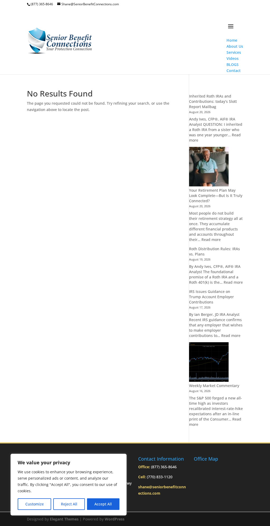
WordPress (114, 519)
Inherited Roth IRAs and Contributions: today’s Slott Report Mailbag (213, 101)
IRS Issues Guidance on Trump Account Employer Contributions (211, 297)
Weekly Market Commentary (214, 385)
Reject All (69, 503)
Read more (211, 239)
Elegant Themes (64, 519)
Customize (34, 503)
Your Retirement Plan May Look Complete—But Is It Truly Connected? (215, 195)
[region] (69, 484)
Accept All (103, 503)
